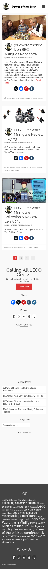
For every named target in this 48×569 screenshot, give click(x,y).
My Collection (25, 529)
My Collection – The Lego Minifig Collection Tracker (23, 410)
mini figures (36, 526)
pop (33, 530)
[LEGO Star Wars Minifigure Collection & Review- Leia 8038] (24, 190)
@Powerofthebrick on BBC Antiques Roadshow (19, 389)
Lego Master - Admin (14, 58)
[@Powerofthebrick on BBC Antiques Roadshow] (24, 27)
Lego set (23, 519)
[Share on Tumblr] (31, 88)
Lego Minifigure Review (13, 168)
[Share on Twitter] (16, 88)
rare (4, 536)
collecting (8, 502)
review (12, 536)
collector (33, 502)
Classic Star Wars (18, 499)
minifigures (10, 529)
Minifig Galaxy (37, 522)
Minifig (24, 522)
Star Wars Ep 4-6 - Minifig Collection (28, 247)
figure (20, 506)
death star (7, 506)
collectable (31, 500)
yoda (13, 542)
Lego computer (18, 510)
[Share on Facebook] (21, 88)
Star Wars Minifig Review (11, 170)
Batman (6, 499)
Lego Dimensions (32, 509)
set (28, 536)
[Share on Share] (34, 302)
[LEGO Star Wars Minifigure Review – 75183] (24, 115)
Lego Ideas (7, 512)
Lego (41, 506)
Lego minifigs (21, 512)
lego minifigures (26, 515)
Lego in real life (16, 98)
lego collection (7, 509)
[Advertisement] (24, 352)
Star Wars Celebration (11, 539)
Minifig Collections (11, 247)
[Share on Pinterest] (26, 88)
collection (21, 503)
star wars (37, 535)
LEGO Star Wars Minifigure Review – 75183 (23, 395)
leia (12, 523)
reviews (21, 536)
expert (15, 507)
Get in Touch (24, 287)
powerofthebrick (32, 532)
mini (16, 522)
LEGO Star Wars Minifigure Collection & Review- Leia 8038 (21, 402)
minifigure (21, 525)
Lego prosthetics (12, 520)
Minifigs (7, 525)
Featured (9, 98)
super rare (27, 539)
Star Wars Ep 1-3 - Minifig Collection (32, 98)
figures (27, 506)
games (34, 507)
